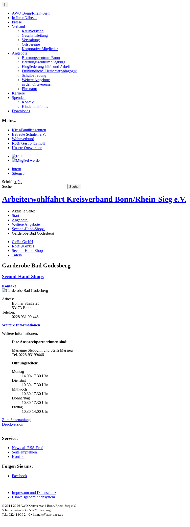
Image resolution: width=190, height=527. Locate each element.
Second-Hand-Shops (28, 250)
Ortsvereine (31, 44)
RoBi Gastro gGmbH (29, 143)
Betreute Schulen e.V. (29, 134)
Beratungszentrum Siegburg (43, 62)
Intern (16, 169)
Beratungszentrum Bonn (41, 58)
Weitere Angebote (36, 80)
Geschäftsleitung (35, 35)
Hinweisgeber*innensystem (33, 497)
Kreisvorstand (33, 31)
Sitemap (18, 173)
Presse (17, 22)
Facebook (19, 476)
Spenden (18, 97)
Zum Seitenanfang (16, 420)
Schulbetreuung (34, 75)
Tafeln (17, 255)
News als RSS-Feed (27, 448)
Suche (7, 186)
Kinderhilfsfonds (35, 106)
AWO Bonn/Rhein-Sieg (30, 13)
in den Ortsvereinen (37, 84)
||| (5, 4)
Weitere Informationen (21, 325)
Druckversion (12, 424)
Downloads (21, 111)
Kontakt (28, 102)
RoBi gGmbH (23, 246)
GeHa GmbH (22, 242)
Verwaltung (31, 40)
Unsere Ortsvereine (27, 148)
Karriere (18, 93)
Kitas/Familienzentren (29, 130)
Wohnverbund (23, 139)
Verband (18, 26)
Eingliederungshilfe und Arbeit (46, 66)
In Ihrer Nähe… (24, 18)
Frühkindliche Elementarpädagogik (49, 71)
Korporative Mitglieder (40, 49)
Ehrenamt (29, 89)
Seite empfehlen (24, 452)
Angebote (19, 53)
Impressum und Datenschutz (34, 492)
